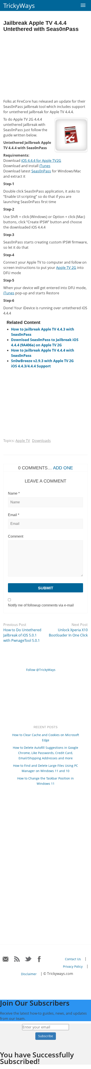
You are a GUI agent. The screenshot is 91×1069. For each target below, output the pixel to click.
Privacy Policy (73, 966)
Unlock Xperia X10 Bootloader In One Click (68, 632)
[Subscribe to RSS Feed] (16, 959)
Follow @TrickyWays (40, 670)
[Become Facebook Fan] (39, 959)
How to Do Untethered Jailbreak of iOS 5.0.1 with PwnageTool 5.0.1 (22, 635)
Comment (15, 536)
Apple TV (22, 440)
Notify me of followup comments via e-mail (41, 605)
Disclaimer (29, 974)
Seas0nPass (41, 171)
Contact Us (73, 959)
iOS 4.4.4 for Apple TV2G (41, 160)
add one (63, 467)
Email (13, 515)
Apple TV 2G (66, 267)
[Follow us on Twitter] (28, 959)
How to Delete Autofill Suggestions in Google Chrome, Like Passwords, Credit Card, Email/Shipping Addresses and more (45, 752)
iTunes (44, 165)
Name (14, 493)
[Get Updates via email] (5, 959)
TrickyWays (19, 5)
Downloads (41, 440)
